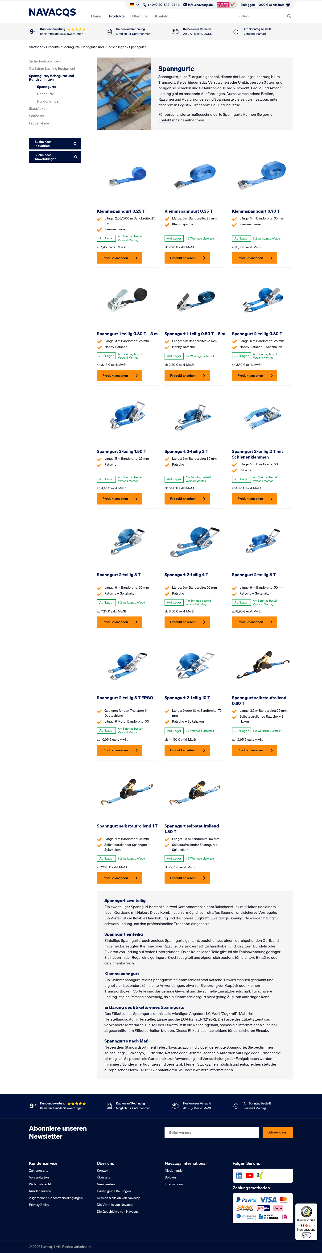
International (174, 1184)
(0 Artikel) (271, 4)
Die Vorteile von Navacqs (115, 1204)
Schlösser (36, 116)
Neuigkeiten (106, 1184)
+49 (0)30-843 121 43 (164, 4)
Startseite (36, 47)
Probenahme (39, 123)
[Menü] (314, 1206)
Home (96, 16)
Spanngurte (46, 86)
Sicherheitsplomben (45, 61)
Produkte (117, 16)
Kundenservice (40, 1191)
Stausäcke (37, 108)
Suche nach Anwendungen (45, 156)
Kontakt (162, 16)
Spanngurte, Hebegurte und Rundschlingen (94, 47)
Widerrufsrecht (40, 1184)
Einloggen (247, 4)
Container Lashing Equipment (52, 68)
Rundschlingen (48, 101)
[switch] (306, 1235)
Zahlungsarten (39, 1170)
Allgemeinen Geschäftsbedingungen (56, 1197)
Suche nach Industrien (43, 143)
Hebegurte (45, 94)
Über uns (140, 16)
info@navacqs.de (200, 4)
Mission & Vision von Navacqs (118, 1197)
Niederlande (174, 1170)
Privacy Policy (39, 1204)
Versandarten (39, 1177)
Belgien (170, 1177)
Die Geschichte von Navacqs (118, 1211)
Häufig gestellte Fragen (114, 1191)
